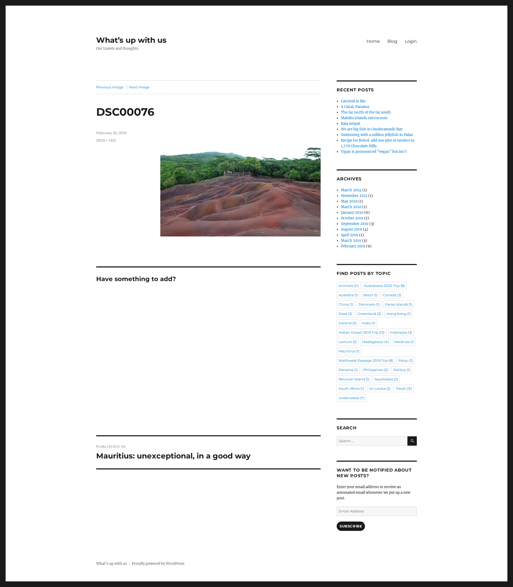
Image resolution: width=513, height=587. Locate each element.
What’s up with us (131, 40)
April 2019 (349, 235)
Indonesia (401, 332)
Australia (348, 295)
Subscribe (351, 526)
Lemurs (348, 342)
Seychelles (386, 379)
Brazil (370, 295)
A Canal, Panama (355, 106)
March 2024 (351, 190)
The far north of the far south (366, 112)
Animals (349, 285)
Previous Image (109, 87)
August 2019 (351, 229)
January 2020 (352, 212)
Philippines (375, 370)
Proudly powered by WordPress (158, 563)
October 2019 (352, 218)
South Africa (351, 388)
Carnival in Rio (353, 101)
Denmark (369, 304)
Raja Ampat (350, 123)
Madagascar (375, 342)
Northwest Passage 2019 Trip (366, 360)
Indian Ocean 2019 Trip (361, 332)
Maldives (404, 342)
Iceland (347, 323)
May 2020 (349, 201)
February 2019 (353, 246)
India (368, 323)
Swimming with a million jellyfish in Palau (377, 135)
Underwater (351, 398)
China (346, 304)
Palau (405, 360)
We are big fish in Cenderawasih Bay (371, 129)
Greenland (369, 314)
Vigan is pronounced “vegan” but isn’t (374, 151)
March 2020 (351, 207)
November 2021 (354, 195)
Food (345, 314)
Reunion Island (354, 379)
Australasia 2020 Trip (384, 285)
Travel (404, 388)
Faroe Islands (398, 304)
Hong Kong (398, 314)
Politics (401, 370)
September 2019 (354, 223)
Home (373, 41)
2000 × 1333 (106, 140)
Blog (392, 41)
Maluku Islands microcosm (364, 118)
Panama (348, 370)
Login (411, 41)
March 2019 (351, 240)
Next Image (139, 87)
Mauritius (349, 351)
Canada (392, 295)
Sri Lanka (379, 388)
